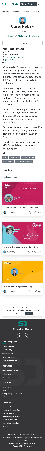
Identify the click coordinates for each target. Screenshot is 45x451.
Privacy (25, 443)
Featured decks (8, 357)
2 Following (22, 36)
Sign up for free (28, 4)
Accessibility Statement (22, 446)
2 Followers (34, 36)
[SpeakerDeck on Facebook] (19, 335)
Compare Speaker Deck (12, 393)
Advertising (7, 397)
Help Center (7, 387)
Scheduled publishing (11, 416)
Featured (5, 11)
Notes (5, 426)
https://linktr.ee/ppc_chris (15, 57)
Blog (4, 390)
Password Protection (11, 410)
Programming (8, 346)
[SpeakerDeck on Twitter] (25, 335)
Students (6, 377)
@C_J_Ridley (10, 60)
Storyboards (7, 353)
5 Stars (23, 43)
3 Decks (10, 36)
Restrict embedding (10, 423)
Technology (7, 349)
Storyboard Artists (10, 371)
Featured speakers (10, 361)
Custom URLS (8, 413)
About (11, 443)
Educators (6, 374)
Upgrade (29, 313)
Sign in (15, 4)
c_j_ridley (11, 212)
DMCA (32, 443)
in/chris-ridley (10, 62)
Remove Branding (9, 420)
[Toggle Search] (39, 4)
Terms (18, 443)
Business (16, 11)
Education (38, 11)
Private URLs (7, 407)
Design (27, 11)
